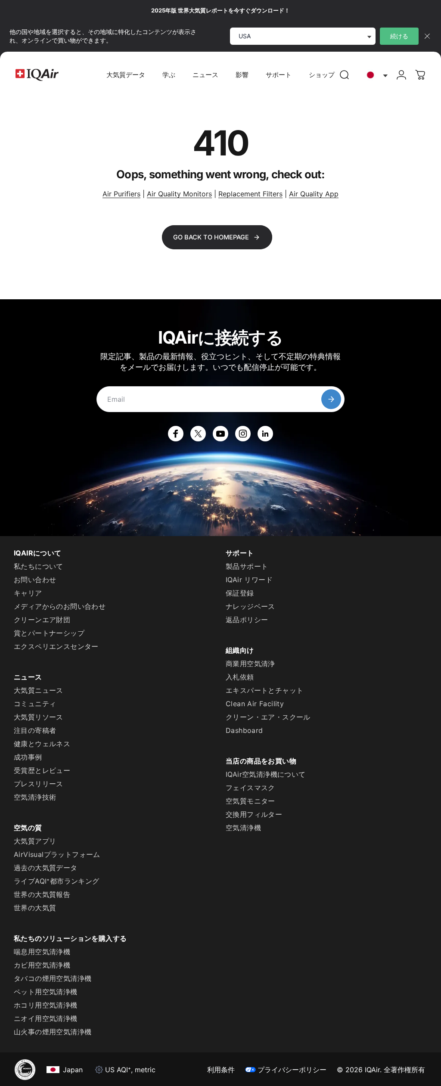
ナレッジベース (250, 606)
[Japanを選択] (375, 75)
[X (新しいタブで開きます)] (198, 433)
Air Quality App (314, 193)
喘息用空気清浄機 (42, 951)
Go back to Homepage (211, 237)
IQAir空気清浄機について (266, 774)
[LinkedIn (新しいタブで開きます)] (265, 433)
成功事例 (28, 757)
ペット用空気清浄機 (46, 991)
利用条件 (221, 1069)
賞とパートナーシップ (49, 633)
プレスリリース (38, 783)
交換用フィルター (254, 814)
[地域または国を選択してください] (375, 75)
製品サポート (247, 566)
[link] (344, 74)
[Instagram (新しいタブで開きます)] (243, 433)
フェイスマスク (250, 787)
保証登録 (240, 593)
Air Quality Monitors (179, 193)
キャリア (28, 593)
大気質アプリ (35, 841)
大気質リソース (38, 717)
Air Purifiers (121, 193)
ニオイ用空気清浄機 (46, 1018)
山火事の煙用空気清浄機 (52, 1031)
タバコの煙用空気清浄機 (52, 978)
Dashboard (244, 730)
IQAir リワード (249, 579)
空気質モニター (250, 801)
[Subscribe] (331, 399)
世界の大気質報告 (42, 894)
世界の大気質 (35, 907)
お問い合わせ (35, 579)
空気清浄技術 (35, 797)
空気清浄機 (243, 827)
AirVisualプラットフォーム (57, 854)
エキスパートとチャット (264, 690)
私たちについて (38, 566)
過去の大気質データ (46, 867)
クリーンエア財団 (42, 619)
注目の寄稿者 (35, 730)
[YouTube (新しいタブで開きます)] (220, 433)
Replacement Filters (250, 193)
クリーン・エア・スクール (268, 717)
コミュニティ (35, 703)
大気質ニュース (38, 690)
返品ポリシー (247, 619)
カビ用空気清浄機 (42, 965)
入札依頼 (240, 677)
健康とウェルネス (42, 743)
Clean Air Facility (255, 703)
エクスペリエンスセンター (56, 646)
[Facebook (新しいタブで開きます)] (175, 433)
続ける (399, 36)
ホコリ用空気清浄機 (46, 1005)
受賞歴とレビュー (42, 770)
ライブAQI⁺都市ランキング (56, 881)
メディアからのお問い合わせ (60, 606)
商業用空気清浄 (250, 663)
